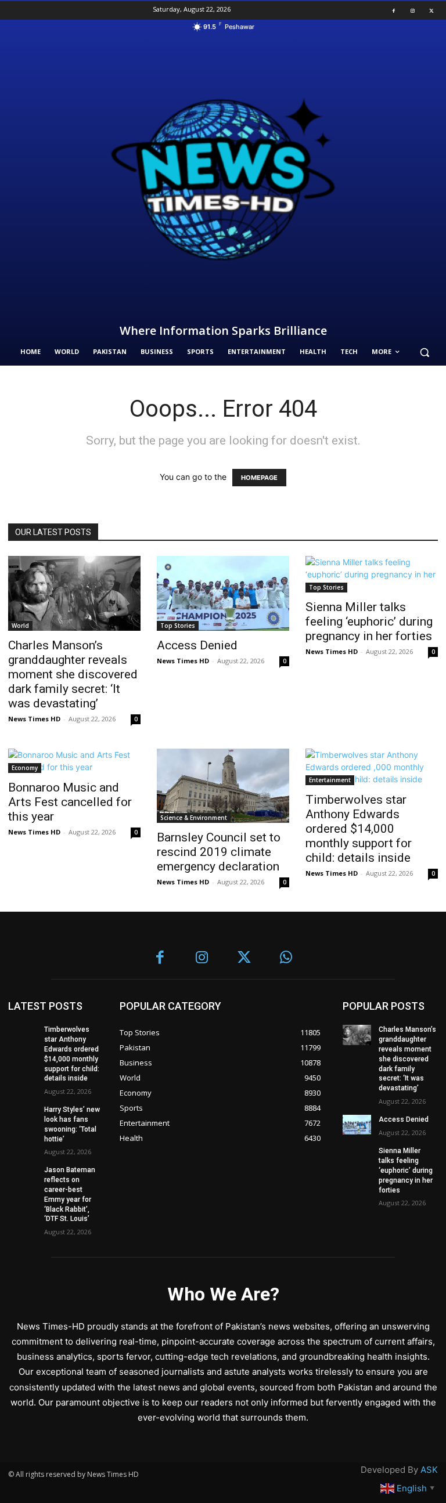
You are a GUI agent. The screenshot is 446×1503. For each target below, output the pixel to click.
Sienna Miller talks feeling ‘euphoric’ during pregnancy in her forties (369, 621)
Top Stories (177, 626)
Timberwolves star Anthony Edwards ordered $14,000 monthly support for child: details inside (358, 829)
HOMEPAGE (259, 478)
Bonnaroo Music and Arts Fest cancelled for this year (70, 802)
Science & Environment (193, 818)
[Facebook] (393, 10)
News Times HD (34, 718)
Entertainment (330, 780)
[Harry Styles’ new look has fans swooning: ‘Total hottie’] (22, 1115)
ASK (429, 1469)
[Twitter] (431, 10)
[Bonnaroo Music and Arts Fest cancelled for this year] (74, 761)
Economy (25, 768)
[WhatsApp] (286, 958)
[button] (424, 352)
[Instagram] (412, 10)
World (20, 626)
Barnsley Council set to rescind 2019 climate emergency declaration (218, 851)
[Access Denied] (223, 593)
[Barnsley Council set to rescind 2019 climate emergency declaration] (223, 786)
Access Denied (197, 645)
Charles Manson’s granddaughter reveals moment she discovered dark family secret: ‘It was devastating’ (73, 674)
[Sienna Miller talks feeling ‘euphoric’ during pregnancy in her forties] (371, 574)
